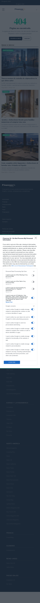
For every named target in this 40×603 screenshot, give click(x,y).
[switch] (32, 275)
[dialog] (20, 301)
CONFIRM (11, 362)
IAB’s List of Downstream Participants (22, 266)
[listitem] (20, 271)
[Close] (36, 238)
